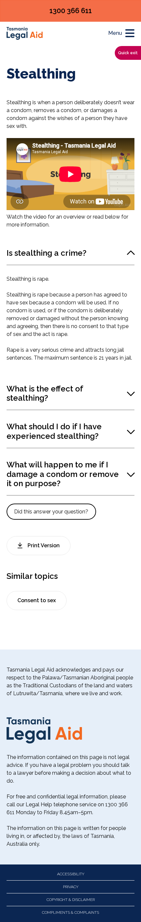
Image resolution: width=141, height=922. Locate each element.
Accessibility (70, 874)
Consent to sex (36, 600)
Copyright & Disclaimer (71, 899)
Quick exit (128, 53)
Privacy (70, 887)
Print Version (44, 545)
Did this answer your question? (51, 511)
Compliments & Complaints (70, 912)
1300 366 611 (71, 11)
